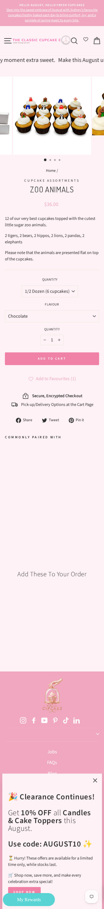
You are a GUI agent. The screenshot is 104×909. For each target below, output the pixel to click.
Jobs (52, 751)
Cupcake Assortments (51, 180)
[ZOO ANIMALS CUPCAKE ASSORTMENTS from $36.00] (20, 486)
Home (51, 170)
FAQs (52, 762)
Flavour (52, 304)
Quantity (50, 279)
